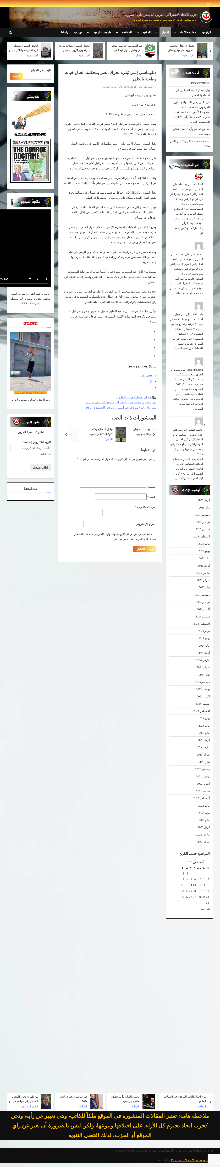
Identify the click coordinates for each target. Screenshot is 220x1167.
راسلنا (64, 32)
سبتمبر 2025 (203, 529)
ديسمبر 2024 (202, 595)
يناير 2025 (204, 587)
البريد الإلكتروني (145, 507)
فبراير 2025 (203, 580)
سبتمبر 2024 (203, 616)
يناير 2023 (204, 762)
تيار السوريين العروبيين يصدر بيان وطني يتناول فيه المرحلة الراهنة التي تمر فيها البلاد (178, 48)
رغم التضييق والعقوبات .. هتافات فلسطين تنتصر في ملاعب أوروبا (76, 431)
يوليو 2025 (204, 544)
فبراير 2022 (203, 842)
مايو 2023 (204, 733)
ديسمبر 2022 (202, 769)
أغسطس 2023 (201, 711)
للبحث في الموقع (41, 70)
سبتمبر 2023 (203, 704)
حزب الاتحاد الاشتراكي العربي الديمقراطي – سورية (161, 15)
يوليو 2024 (204, 631)
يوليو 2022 (204, 805)
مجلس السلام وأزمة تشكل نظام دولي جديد (177, 1099)
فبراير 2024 (203, 667)
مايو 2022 (204, 820)
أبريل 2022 (204, 827)
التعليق (151, 487)
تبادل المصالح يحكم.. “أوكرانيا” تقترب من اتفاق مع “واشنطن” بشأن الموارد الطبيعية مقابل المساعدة (125, 431)
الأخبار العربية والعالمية (129, 397)
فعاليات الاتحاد (188, 32)
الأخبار (165, 32)
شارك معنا (30, 488)
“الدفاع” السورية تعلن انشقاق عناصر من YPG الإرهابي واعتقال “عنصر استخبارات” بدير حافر (25, 48)
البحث (16, 76)
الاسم (151, 497)
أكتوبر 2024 (203, 609)
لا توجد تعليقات (110, 87)
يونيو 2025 (204, 551)
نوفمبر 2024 (203, 602)
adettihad (128, 86)
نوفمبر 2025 (203, 522)
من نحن (78, 32)
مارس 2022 (203, 834)
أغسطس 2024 (201, 624)
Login (209, 3)
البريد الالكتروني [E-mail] (35, 442)
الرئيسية (206, 32)
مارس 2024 (203, 660)
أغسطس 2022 (201, 798)
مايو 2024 (204, 645)
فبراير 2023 (203, 754)
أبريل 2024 (204, 653)
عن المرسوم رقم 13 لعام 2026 (125, 1099)
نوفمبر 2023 (203, 689)
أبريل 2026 (204, 500)
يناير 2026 (204, 507)
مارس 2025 (203, 573)
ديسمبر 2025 (202, 515)
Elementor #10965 (199, 83)
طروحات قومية (102, 32)
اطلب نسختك (40, 467)
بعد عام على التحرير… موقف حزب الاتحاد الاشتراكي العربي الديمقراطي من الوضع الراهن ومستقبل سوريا (186, 194)
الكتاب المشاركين (81, 1106)
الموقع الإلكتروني (146, 524)
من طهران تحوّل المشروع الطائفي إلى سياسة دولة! (76, 1099)
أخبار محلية (136, 55)
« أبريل (205, 908)
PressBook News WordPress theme (192, 1160)
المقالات (127, 32)
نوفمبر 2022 (203, 776)
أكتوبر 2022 (203, 784)
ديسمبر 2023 (202, 682)
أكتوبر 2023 (203, 696)
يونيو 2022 (204, 813)
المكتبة (147, 32)
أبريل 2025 (204, 565)
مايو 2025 (204, 558)
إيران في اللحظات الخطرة (21, 1099)
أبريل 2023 (204, 740)
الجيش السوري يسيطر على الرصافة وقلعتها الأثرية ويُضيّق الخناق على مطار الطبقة (74, 48)
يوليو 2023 (204, 718)
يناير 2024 (204, 675)
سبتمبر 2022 (203, 791)
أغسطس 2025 (201, 536)
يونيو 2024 (204, 638)
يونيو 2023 (204, 725)
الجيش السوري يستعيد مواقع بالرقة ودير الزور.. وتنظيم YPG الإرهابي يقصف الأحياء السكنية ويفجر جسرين (126, 48)
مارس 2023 (203, 747)
